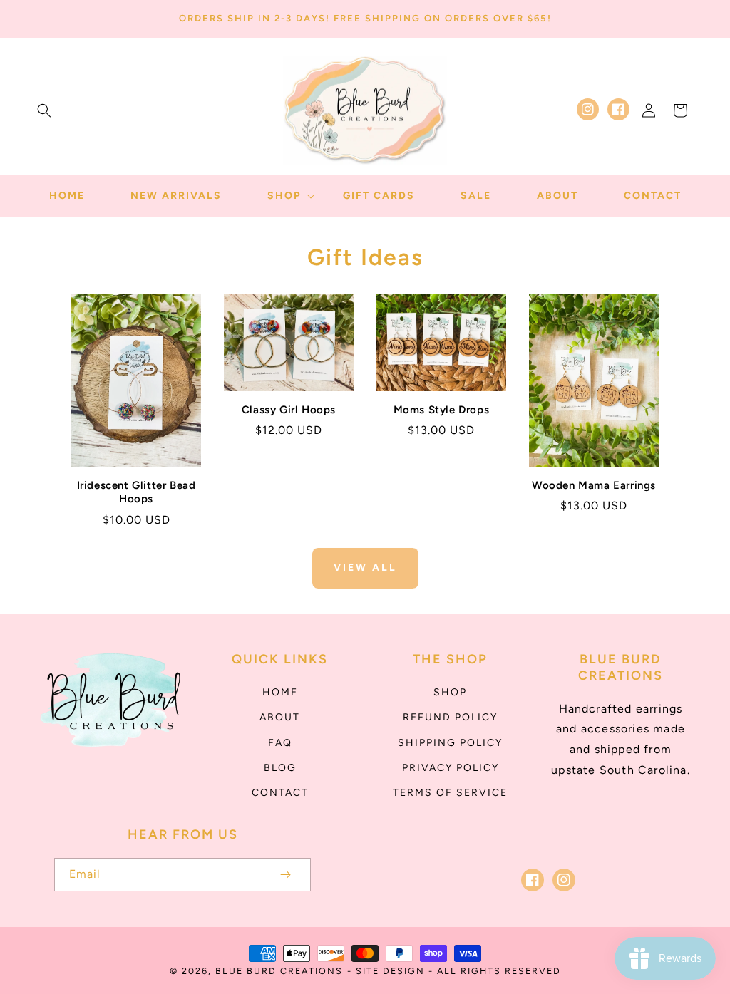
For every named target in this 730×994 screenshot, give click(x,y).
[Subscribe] (285, 874)
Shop (450, 692)
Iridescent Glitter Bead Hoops (136, 492)
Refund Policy (450, 717)
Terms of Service (450, 793)
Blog (280, 768)
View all (365, 567)
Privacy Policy (450, 768)
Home (280, 692)
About (279, 717)
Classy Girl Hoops (289, 409)
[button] (44, 110)
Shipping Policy (450, 743)
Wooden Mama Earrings (594, 485)
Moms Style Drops (442, 409)
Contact (280, 793)
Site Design (390, 970)
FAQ (280, 743)
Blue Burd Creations (279, 970)
